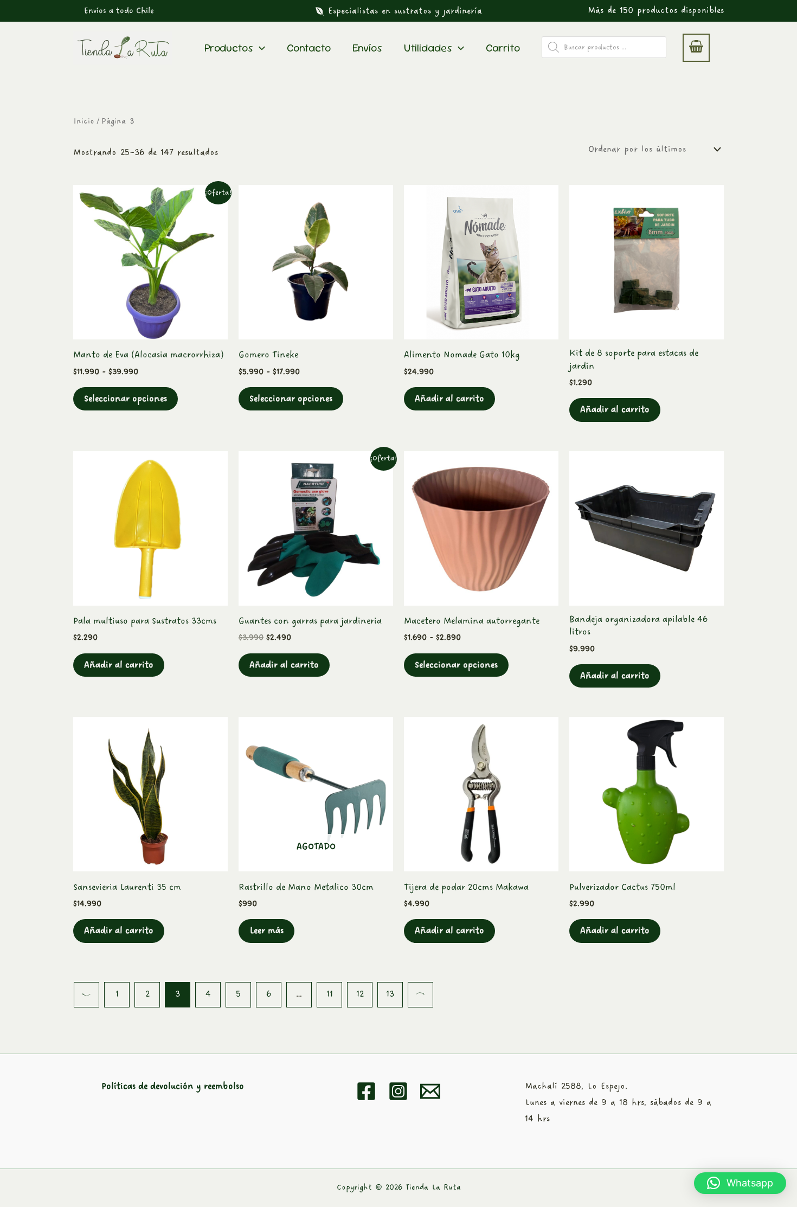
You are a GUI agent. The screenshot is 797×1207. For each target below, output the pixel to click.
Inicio (83, 121)
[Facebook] (366, 1091)
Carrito (503, 48)
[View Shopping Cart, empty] (696, 48)
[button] (119, 11)
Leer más (266, 930)
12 (360, 994)
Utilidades (428, 48)
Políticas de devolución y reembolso (172, 1086)
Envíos (367, 48)
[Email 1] (430, 1091)
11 (329, 994)
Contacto (309, 48)
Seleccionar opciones (125, 399)
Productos (228, 48)
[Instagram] (398, 1091)
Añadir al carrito (449, 399)
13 (390, 994)
